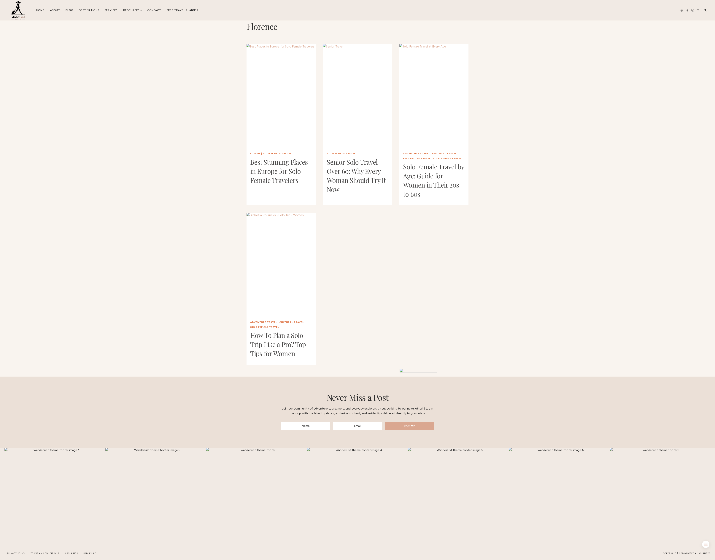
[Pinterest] (681, 10)
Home (40, 10)
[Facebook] (687, 10)
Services (111, 10)
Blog (69, 10)
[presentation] (281, 96)
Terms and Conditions (45, 553)
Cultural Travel (444, 153)
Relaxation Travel (417, 158)
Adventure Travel (416, 153)
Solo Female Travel (277, 153)
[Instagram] (692, 10)
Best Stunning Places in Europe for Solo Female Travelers (279, 171)
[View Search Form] (705, 10)
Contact (154, 10)
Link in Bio (89, 553)
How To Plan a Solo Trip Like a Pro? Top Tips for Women (278, 344)
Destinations (89, 10)
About (55, 10)
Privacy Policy (16, 553)
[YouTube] (698, 10)
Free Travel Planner (183, 10)
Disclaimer (71, 553)
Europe (255, 153)
